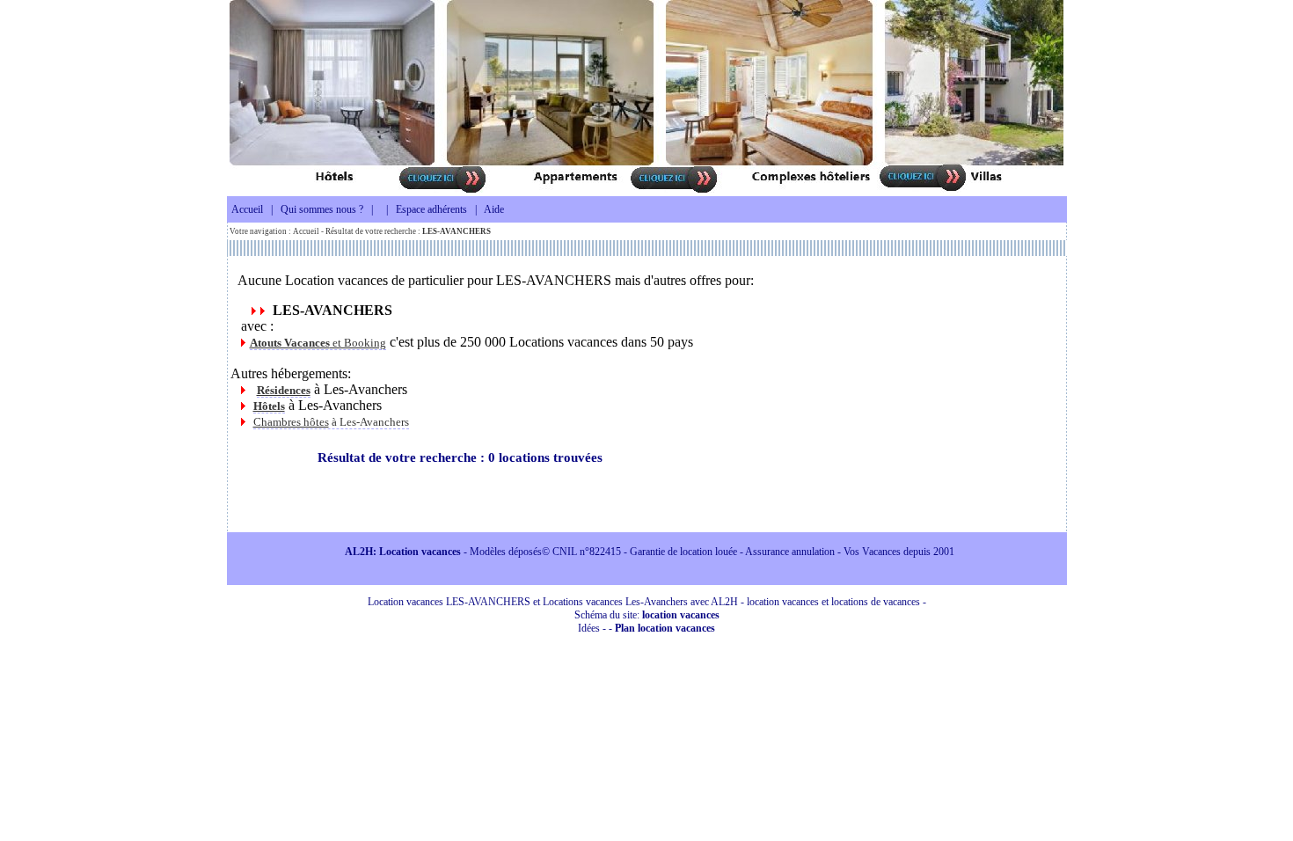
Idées (589, 628)
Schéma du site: (647, 615)
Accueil (247, 209)
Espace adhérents (431, 209)
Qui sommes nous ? (322, 209)
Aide (494, 209)
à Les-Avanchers (331, 421)
